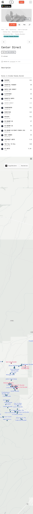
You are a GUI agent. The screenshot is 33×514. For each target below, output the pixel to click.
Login (21, 2)
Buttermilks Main (8, 34)
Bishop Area (6, 32)
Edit (14, 24)
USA (7, 29)
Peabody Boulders (20, 34)
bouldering (11, 52)
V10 (3, 52)
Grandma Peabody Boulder (11, 36)
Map (24, 24)
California (13, 29)
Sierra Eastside (22, 29)
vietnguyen (12, 61)
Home (2, 29)
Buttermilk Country (17, 32)
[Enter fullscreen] (31, 159)
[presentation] (26, 19)
